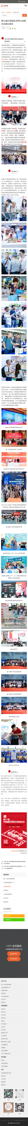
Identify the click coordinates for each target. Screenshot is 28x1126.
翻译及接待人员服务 (6, 1041)
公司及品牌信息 (7, 894)
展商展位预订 (14, 953)
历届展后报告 (7, 886)
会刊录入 (3, 1026)
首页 (4, 12)
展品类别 (3, 1018)
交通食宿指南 (4, 1063)
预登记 (2, 1060)
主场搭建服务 (4, 1044)
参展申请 (8, 916)
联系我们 (5, 902)
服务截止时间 (4, 1032)
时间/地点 (3, 1015)
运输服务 (3, 1047)
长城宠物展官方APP (9, 882)
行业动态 (3, 1079)
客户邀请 (3, 1029)
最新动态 (3, 1084)
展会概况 (8, 12)
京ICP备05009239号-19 (14, 1123)
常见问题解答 (4, 1050)
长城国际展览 (15, 851)
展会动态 (3, 1076)
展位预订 (3, 1009)
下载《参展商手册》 (6, 1053)
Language (23, 1)
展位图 (2, 1021)
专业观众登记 (14, 959)
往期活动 (5, 890)
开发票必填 (4, 1024)
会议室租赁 (4, 1035)
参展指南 (3, 1081)
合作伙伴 (5, 898)
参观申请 (8, 919)
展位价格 (3, 1012)
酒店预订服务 (4, 1038)
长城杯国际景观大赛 (6, 1073)
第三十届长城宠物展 (9, 878)
